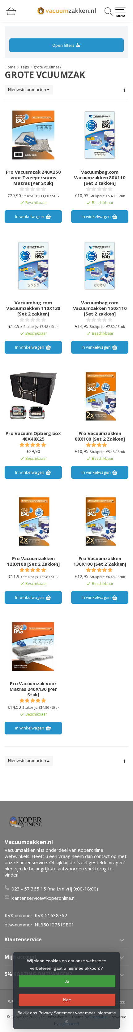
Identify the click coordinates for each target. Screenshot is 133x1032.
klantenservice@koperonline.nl (43, 898)
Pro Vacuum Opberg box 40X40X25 (33, 436)
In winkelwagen (30, 216)
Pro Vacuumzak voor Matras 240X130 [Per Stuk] (33, 689)
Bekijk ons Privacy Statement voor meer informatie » (66, 1016)
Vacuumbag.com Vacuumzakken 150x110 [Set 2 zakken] (100, 308)
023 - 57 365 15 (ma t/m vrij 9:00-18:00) (54, 889)
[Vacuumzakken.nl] (66, 11)
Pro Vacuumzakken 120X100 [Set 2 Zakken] (33, 561)
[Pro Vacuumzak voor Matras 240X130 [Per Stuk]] (33, 646)
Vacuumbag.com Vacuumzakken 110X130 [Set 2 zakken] (33, 308)
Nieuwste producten (27, 89)
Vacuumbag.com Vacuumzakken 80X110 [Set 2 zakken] (99, 177)
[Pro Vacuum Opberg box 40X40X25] (33, 396)
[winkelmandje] (11, 14)
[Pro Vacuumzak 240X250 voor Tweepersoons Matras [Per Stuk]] (33, 135)
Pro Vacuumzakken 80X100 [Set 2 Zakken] (100, 436)
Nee (67, 999)
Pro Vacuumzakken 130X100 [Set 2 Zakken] (99, 561)
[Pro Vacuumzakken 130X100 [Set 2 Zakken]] (99, 521)
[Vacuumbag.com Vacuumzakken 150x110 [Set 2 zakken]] (99, 266)
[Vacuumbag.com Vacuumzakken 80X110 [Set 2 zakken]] (99, 135)
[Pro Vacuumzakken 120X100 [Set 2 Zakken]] (33, 521)
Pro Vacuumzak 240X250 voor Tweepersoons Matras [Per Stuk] (33, 177)
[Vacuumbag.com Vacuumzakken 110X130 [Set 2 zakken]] (33, 266)
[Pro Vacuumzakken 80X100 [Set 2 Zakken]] (99, 396)
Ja (67, 981)
